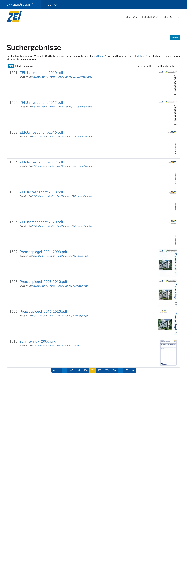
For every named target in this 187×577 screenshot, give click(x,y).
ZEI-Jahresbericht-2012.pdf (41, 103)
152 (100, 370)
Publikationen (150, 16)
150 (86, 370)
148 (71, 370)
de (49, 4)
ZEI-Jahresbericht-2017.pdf (41, 162)
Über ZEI (168, 16)
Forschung (130, 16)
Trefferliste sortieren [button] (167, 66)
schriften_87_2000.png (38, 341)
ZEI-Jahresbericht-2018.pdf (41, 192)
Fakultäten (138, 56)
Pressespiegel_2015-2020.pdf (43, 311)
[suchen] (178, 18)
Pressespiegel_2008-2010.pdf (43, 282)
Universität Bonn (18, 4)
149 (78, 370)
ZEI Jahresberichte (82, 76)
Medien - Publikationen (59, 76)
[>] (133, 370)
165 (126, 370)
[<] (54, 370)
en (56, 4)
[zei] (20, 16)
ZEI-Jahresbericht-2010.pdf (41, 73)
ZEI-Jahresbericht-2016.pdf (41, 132)
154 (114, 370)
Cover (76, 345)
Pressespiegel (80, 256)
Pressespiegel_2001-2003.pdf (43, 252)
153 (107, 370)
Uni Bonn (98, 56)
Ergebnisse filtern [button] (146, 66)
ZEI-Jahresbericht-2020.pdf (41, 222)
